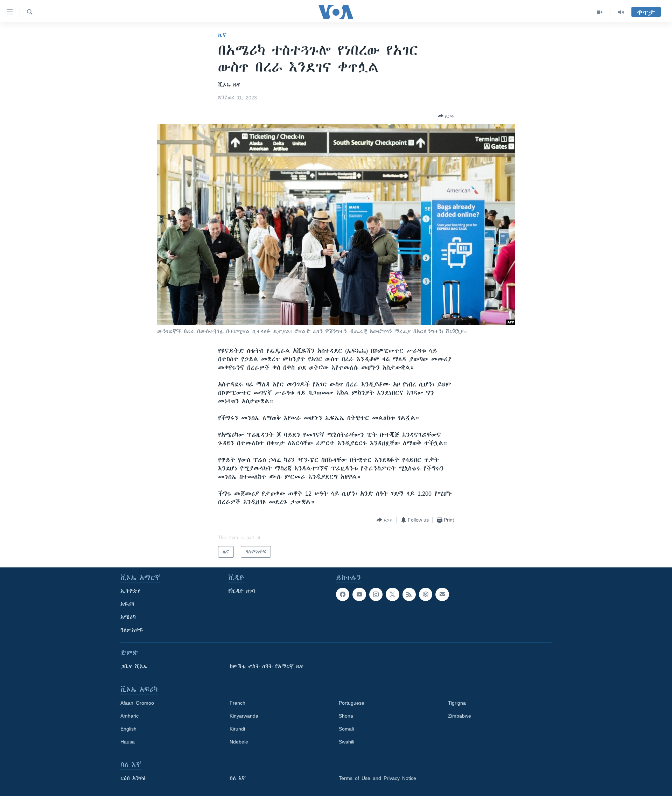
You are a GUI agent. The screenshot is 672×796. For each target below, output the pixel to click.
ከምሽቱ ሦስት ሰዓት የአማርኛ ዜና (266, 666)
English (128, 729)
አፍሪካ (127, 604)
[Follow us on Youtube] (359, 594)
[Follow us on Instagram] (376, 594)
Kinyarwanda (244, 716)
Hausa (127, 742)
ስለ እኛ (238, 778)
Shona (346, 716)
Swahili (346, 742)
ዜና (222, 35)
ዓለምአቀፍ (131, 630)
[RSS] (409, 594)
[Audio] (620, 12)
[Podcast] (425, 594)
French (237, 703)
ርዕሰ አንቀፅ (133, 778)
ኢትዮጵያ (130, 591)
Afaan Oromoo (137, 703)
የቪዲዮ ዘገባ (241, 591)
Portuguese (351, 703)
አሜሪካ (128, 617)
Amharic (129, 716)
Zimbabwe (459, 716)
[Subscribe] (442, 594)
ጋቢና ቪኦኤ (133, 666)
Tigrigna (457, 703)
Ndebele (239, 742)
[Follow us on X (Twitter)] (392, 594)
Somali (346, 729)
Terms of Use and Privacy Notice (377, 778)
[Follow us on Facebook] (342, 594)
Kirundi (237, 729)
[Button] (446, 116)
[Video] (599, 12)
